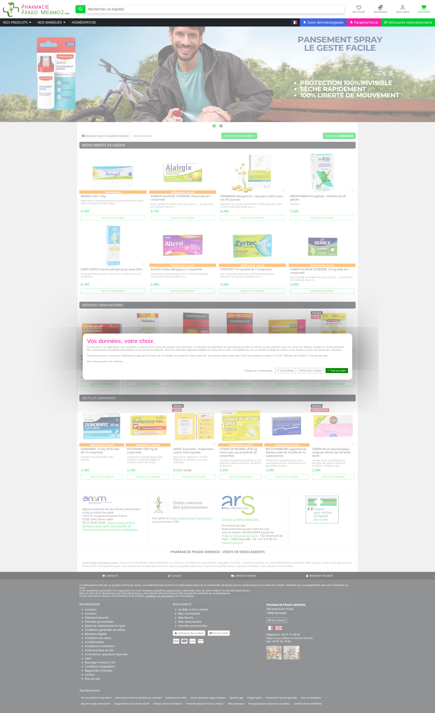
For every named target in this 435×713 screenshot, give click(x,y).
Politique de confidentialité (258, 370)
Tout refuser (286, 370)
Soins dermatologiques (325, 22)
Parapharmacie (365, 22)
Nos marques (50, 22)
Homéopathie (84, 22)
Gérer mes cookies (310, 370)
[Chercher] (80, 9)
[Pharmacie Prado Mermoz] (36, 9)
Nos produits (16, 22)
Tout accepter (337, 370)
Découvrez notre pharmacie (410, 22)
